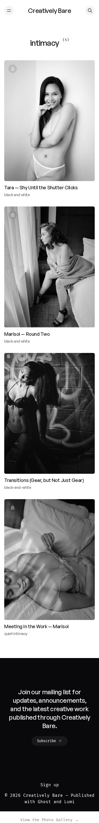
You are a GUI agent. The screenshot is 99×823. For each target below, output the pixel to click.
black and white (17, 194)
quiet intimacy (15, 633)
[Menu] (9, 10)
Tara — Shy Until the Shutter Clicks (41, 187)
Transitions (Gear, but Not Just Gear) (44, 480)
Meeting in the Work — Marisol (36, 626)
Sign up (49, 784)
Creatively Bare (43, 795)
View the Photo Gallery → (49, 820)
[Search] (90, 10)
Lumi (69, 801)
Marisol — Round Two (27, 334)
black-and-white (17, 487)
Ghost (44, 801)
